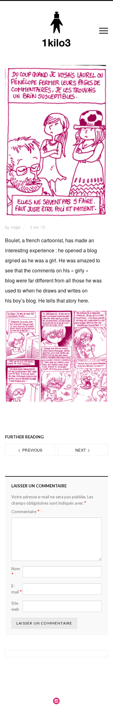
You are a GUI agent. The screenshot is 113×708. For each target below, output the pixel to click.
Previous (32, 450)
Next (81, 450)
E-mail (16, 589)
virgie (15, 227)
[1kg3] (56, 30)
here (83, 300)
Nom (15, 571)
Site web (15, 606)
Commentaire (25, 511)
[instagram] (56, 700)
